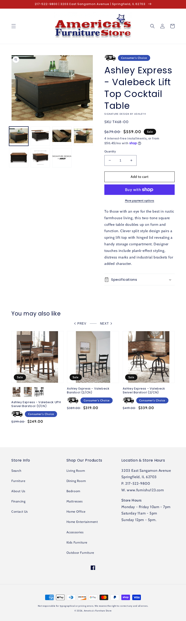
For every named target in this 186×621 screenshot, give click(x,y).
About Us (18, 491)
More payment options (139, 200)
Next (104, 323)
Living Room (75, 471)
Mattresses (74, 501)
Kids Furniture (76, 542)
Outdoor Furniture (80, 553)
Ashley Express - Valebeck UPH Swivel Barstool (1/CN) (36, 404)
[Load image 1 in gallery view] (18, 136)
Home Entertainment (82, 522)
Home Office (76, 511)
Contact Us (19, 511)
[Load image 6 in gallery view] (40, 157)
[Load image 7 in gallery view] (61, 157)
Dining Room (76, 481)
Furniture (18, 481)
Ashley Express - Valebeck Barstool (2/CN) (88, 391)
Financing (18, 501)
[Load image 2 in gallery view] (40, 136)
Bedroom (73, 491)
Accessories (75, 532)
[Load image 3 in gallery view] (61, 136)
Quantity (110, 151)
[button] (14, 26)
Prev (81, 323)
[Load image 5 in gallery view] (18, 157)
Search (16, 471)
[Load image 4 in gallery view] (83, 136)
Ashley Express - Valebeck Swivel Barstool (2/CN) (144, 391)
